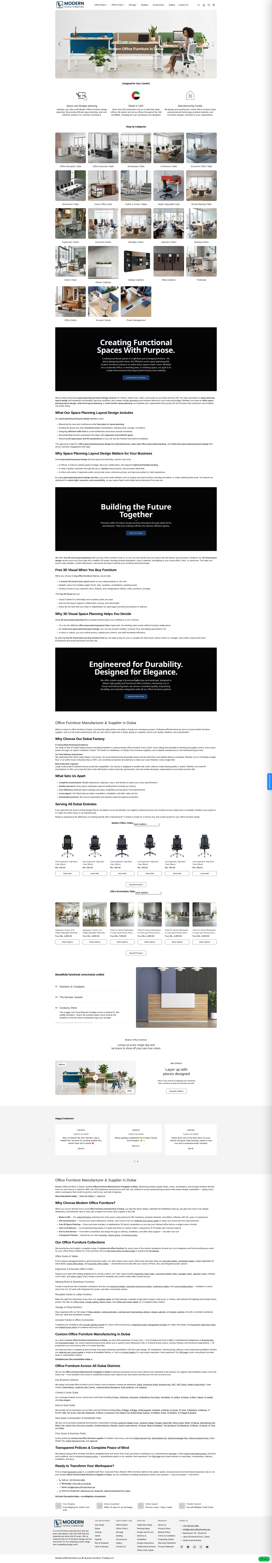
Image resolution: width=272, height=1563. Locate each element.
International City (207, 1423)
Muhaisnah (90, 1413)
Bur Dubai (155, 1397)
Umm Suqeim (64, 1400)
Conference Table (168, 166)
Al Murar (99, 1413)
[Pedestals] (201, 261)
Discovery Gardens (85, 1425)
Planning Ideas (143, 1528)
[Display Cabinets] (136, 261)
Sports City (71, 1425)
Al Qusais (174, 1410)
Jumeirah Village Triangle (150, 1423)
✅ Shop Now (125, 65)
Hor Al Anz (71, 1413)
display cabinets (158, 1312)
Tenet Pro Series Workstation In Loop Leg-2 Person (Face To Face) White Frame (204, 931)
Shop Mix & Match (176, 1091)
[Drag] (95, 1078)
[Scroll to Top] (267, 1551)
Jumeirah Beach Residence (108, 1387)
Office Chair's (117, 5)
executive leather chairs (166, 1274)
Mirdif (187, 1423)
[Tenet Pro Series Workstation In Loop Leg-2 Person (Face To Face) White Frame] (205, 914)
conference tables (161, 1286)
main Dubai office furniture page (120, 1251)
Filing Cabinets (169, 280)
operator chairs (200, 1274)
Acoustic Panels (103, 320)
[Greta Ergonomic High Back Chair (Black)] (67, 846)
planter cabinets (177, 1312)
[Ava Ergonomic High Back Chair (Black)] (150, 846)
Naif (64, 1413)
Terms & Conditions (166, 1536)
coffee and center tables (127, 1302)
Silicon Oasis (178, 1423)
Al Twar (182, 1410)
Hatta (61, 1428)
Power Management (136, 320)
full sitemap (154, 1251)
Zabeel (200, 1397)
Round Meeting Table (201, 204)
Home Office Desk (103, 204)
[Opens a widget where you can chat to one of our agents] (264, 1559)
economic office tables (98, 1264)
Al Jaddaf (208, 1397)
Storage (132, 5)
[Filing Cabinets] (168, 261)
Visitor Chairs (70, 280)
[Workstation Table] (136, 148)
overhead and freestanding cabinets (134, 1312)
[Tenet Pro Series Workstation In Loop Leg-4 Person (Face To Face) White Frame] (177, 914)
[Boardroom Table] (70, 185)
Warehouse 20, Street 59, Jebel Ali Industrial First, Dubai (105, 1491)
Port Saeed (120, 1413)
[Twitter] (200, 1546)
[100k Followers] (194, 1546)
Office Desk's (100, 5)
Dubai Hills (167, 1423)
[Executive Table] (103, 148)
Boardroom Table (70, 204)
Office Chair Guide (145, 1550)
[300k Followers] (188, 1546)
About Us (101, 1196)
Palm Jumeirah (127, 1387)
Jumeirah (143, 1387)
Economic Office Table (201, 166)
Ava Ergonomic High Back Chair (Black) (148, 863)
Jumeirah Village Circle (128, 1423)
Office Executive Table (103, 166)
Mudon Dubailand (154, 1425)
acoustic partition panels (94, 1325)
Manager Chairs (136, 242)
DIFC (171, 1340)
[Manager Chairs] (136, 223)
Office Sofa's (70, 320)
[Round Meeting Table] (201, 185)
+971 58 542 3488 (77, 1480)
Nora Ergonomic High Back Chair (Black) (93, 863)
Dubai (139, 1385)
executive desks (170, 1261)
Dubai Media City (159, 1438)
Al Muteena (192, 1410)
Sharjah (98, 1532)
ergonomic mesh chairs (144, 1274)
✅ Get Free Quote (145, 65)
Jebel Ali (93, 1441)
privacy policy (131, 1235)
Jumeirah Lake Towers (85, 1387)
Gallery (172, 5)
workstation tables (186, 1261)
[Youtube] (207, 1546)
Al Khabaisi (172, 1413)
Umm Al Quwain (101, 1547)
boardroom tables (117, 1286)
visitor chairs (76, 1276)
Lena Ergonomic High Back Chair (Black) (203, 863)
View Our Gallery (86, 1196)
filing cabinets (94, 1312)
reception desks (104, 1299)
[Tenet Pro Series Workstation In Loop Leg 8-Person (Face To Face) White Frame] (122, 914)
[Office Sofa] (70, 301)
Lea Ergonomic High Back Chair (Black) (175, 863)
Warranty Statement (167, 1543)
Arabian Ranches (102, 1425)
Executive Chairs (103, 242)
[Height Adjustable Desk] (168, 185)
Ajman (97, 1536)
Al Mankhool (144, 1397)
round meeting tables (183, 1286)
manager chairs (185, 1274)
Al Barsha (124, 1397)
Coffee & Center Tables (136, 204)
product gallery (129, 1352)
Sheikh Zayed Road (196, 1385)
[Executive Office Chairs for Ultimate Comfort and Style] (103, 223)
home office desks (75, 1264)
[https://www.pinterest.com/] (181, 1546)
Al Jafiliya (175, 1397)
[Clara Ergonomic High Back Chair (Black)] (122, 846)
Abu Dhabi (99, 1525)
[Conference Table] (168, 148)
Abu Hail (81, 1413)
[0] (213, 5)
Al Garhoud (109, 1413)
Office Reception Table (70, 166)
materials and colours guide (146, 1221)
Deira (118, 1410)
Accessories (158, 5)
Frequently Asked (166, 1539)
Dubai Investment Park (198, 1438)
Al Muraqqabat (144, 1410)
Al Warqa (195, 1423)
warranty (103, 1235)
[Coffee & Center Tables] (136, 185)
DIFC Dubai (181, 1385)
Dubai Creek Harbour (128, 1425)
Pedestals (201, 280)
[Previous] (59, 44)
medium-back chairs (68, 1327)
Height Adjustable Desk (169, 204)
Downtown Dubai (66, 1343)
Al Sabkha (155, 1413)
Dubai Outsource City (75, 1441)
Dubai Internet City (142, 1438)
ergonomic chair (74, 1472)
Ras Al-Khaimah (102, 1543)
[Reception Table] (70, 148)
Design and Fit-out (145, 1532)
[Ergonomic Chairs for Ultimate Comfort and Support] (70, 223)
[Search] (198, 5)
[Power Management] (136, 301)
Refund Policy (164, 1532)
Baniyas (146, 1413)
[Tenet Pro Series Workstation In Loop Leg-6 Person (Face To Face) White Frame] (150, 914)
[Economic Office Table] (201, 148)
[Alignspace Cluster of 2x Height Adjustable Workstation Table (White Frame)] (67, 914)
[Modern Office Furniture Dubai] (70, 5)
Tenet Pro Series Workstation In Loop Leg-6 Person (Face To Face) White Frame (149, 931)
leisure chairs (105, 1302)
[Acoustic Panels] (103, 301)
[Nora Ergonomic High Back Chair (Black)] (95, 846)
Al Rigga (125, 1410)
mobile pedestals (109, 1312)
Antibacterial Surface (146, 1547)
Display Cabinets (136, 280)
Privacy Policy (164, 1528)
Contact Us (183, 5)
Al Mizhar (194, 1425)
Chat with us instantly (81, 1484)
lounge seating (91, 1302)
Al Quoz (115, 1397)
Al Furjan (142, 1425)
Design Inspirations (145, 1543)
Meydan (114, 1425)
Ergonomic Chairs (70, 242)
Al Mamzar (202, 1410)
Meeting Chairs (201, 242)
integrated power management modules (149, 1325)
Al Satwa (185, 1397)
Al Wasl (193, 1397)
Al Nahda (156, 1410)
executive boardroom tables (139, 1286)
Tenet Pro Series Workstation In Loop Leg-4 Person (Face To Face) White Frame (176, 931)
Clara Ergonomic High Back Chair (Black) (121, 863)
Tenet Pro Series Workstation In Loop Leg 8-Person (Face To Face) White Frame (121, 931)
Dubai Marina (68, 1387)
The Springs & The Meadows (176, 1425)
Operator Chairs (168, 242)
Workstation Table (136, 166)
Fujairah (98, 1539)
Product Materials (166, 1547)
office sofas (79, 1302)
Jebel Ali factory (84, 1217)
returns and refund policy (195, 1454)
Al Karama (133, 1397)
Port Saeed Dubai (134, 1413)
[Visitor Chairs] (70, 261)
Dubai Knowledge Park (178, 1438)
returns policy (114, 1235)
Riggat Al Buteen (189, 1413)
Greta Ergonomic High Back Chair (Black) (66, 863)
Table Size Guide (144, 1525)
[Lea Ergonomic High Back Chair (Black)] (177, 846)
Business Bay (208, 1340)
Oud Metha (165, 1397)
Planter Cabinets (103, 282)
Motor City (60, 1425)
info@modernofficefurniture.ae (81, 1487)
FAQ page (183, 1352)
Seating (144, 5)
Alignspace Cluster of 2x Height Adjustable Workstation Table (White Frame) (67, 931)
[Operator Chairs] (168, 223)
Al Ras (163, 1413)
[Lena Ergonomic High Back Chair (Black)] (205, 846)
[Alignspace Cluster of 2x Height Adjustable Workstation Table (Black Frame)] (95, 914)
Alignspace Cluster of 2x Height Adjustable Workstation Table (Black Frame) (95, 931)
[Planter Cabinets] (103, 262)
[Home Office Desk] (103, 185)
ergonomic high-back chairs (203, 1325)
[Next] (208, 44)
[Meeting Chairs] (201, 223)
